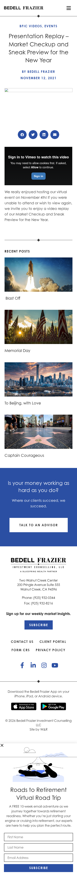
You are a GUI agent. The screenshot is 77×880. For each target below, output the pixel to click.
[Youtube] (55, 665)
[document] (38, 811)
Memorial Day (17, 350)
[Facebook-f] (22, 665)
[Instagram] (44, 665)
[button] (22, 134)
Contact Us (22, 642)
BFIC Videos (31, 26)
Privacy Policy (51, 650)
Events (50, 26)
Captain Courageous (24, 455)
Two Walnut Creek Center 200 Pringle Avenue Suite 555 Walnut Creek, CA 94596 (38, 584)
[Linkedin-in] (33, 665)
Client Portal (52, 642)
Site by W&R (39, 729)
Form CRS (20, 650)
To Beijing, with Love (23, 403)
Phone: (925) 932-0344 (38, 598)
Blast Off (12, 298)
